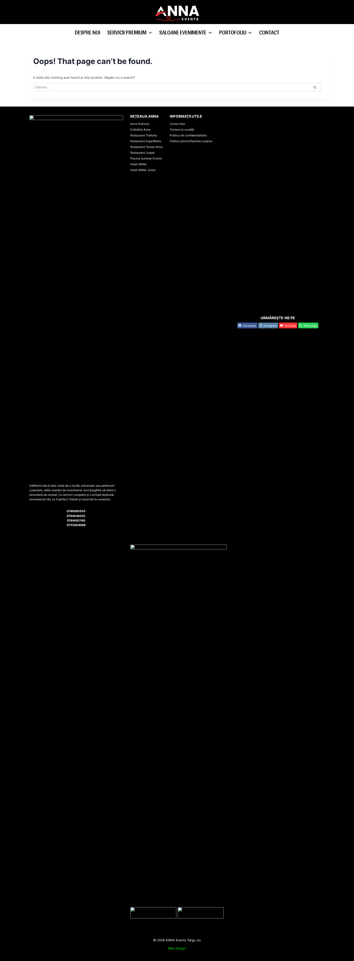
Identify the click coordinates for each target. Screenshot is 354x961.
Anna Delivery (139, 124)
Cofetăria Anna (140, 129)
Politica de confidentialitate (188, 135)
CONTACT (269, 32)
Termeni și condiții (182, 129)
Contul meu (177, 124)
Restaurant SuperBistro (145, 141)
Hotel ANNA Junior (143, 170)
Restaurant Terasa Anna (146, 147)
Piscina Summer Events (146, 158)
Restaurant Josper (142, 152)
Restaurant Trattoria (143, 135)
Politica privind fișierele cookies (191, 141)
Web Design (177, 948)
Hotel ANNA (138, 164)
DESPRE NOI (87, 32)
